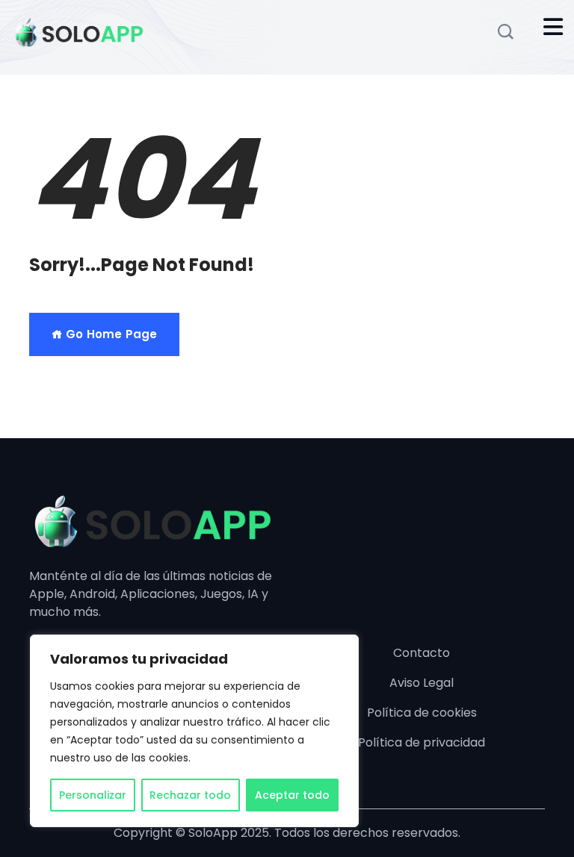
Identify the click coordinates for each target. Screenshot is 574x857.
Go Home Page (110, 334)
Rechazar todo (190, 795)
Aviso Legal (421, 682)
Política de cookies (422, 712)
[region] (194, 731)
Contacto (421, 652)
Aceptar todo (292, 795)
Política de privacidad (421, 742)
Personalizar (92, 795)
